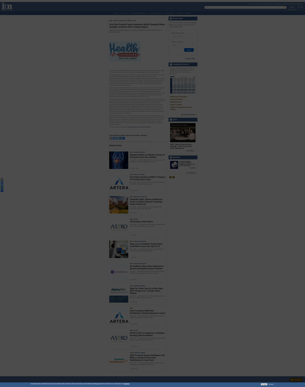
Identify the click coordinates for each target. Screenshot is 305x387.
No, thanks (271, 384)
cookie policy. (127, 383)
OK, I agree (264, 384)
